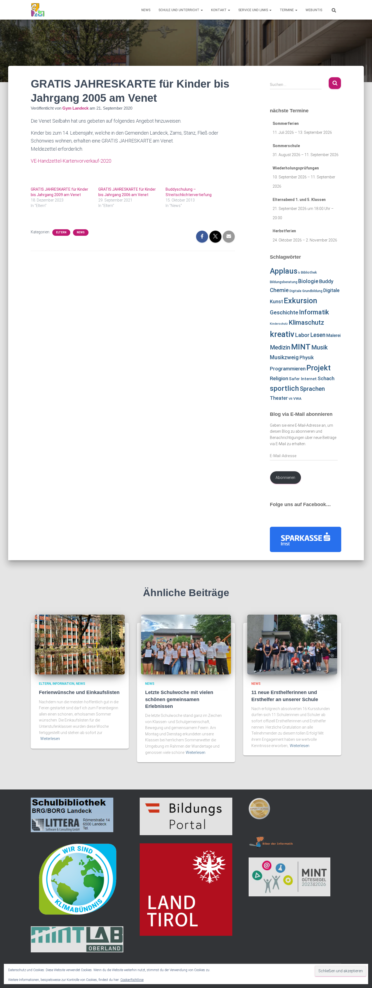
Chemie (279, 290)
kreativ (282, 334)
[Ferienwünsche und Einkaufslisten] (80, 644)
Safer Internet (303, 378)
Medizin (280, 347)
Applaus (283, 271)
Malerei (333, 335)
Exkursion (300, 300)
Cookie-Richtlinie (132, 980)
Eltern (61, 232)
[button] (201, 10)
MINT (300, 346)
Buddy (326, 281)
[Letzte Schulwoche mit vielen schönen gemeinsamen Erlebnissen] (186, 644)
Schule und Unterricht (179, 10)
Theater (279, 398)
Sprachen (312, 388)
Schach (326, 379)
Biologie (308, 281)
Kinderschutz (279, 324)
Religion (279, 378)
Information (63, 684)
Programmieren (288, 369)
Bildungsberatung (283, 282)
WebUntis (314, 10)
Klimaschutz (306, 322)
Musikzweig (284, 357)
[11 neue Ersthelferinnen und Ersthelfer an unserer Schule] (292, 644)
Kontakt (219, 10)
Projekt (318, 368)
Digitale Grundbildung (305, 291)
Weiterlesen (50, 738)
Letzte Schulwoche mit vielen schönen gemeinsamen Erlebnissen (179, 699)
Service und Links (253, 10)
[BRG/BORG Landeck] (38, 10)
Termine (287, 10)
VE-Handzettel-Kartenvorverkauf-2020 (71, 161)
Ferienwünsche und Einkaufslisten (79, 692)
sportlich (284, 388)
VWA (297, 399)
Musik (319, 347)
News (145, 10)
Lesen (317, 335)
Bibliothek (309, 272)
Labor (302, 335)
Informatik (314, 312)
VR (290, 399)
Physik (307, 357)
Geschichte (284, 312)
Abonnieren (285, 477)
